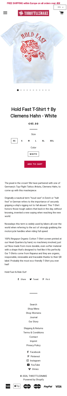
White (33, 154)
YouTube (35, 364)
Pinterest (35, 356)
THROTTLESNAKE (38, 376)
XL (43, 140)
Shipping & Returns (33, 328)
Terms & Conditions (33, 332)
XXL (52, 140)
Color (33, 147)
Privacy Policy (33, 345)
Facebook (35, 352)
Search (33, 304)
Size (33, 134)
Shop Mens (33, 308)
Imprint (33, 341)
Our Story (33, 321)
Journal (33, 317)
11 (49, 90)
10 (46, 90)
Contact (33, 336)
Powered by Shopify (33, 379)
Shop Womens (33, 313)
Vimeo (35, 369)
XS (14, 140)
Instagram (35, 360)
